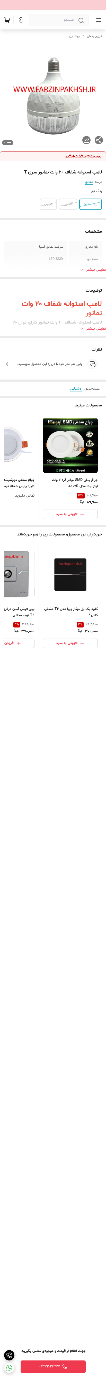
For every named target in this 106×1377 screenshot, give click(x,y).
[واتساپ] (9, 1368)
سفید (88, 204)
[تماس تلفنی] (9, 1355)
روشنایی (74, 36)
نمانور (89, 181)
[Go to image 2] (4, 142)
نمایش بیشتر (96, 269)
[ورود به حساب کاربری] (21, 19)
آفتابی (68, 204)
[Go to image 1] (9, 142)
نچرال (48, 204)
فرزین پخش (94, 36)
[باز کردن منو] (98, 20)
